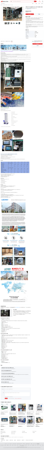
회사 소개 (6, 443)
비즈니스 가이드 (34, 443)
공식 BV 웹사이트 (18, 307)
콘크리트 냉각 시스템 (24, 432)
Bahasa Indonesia (22, 445)
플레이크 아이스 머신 (3, 431)
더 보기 (1, 441)
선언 (8, 443)
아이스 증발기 (23, 431)
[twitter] (38, 443)
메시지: (3, 392)
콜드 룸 (1, 433)
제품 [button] (11, 1)
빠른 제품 (24, 443)
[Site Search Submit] (35, 1)
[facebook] (37, 443)
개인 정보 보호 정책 (14, 443)
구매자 (32, 3)
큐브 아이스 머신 (13, 433)
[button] (33, 1)
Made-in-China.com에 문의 (19, 443)
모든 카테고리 (3, 3)
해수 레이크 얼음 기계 (13, 431)
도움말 (36, 3)
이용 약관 (35, 447)
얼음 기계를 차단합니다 (3, 432)
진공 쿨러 (34, 432)
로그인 (42, 1)
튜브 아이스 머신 (34, 431)
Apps (39, 3)
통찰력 (31, 443)
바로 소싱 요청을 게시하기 (18, 398)
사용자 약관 (10, 443)
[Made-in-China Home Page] (4, 1)
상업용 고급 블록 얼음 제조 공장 (21, 424)
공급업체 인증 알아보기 (28, 443)
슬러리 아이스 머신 (13, 432)
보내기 (6, 398)
